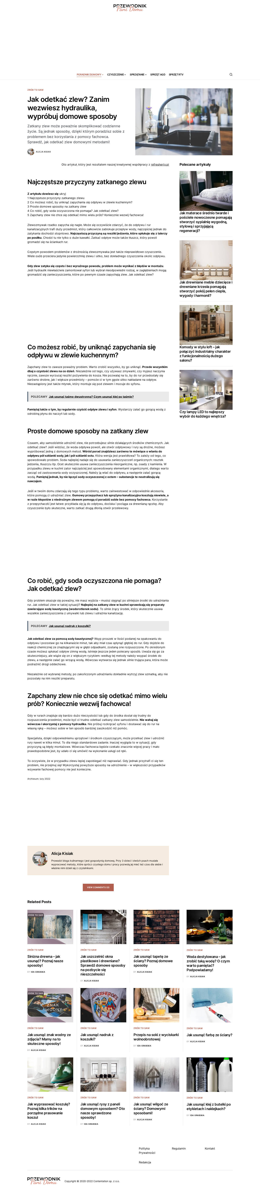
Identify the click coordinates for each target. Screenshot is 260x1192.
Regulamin (179, 1148)
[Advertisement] (130, 42)
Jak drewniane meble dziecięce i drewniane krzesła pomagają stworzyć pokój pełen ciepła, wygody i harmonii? (206, 289)
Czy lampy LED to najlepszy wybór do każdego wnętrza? (203, 414)
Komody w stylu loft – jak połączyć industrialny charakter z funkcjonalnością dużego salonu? (205, 353)
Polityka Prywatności (147, 1150)
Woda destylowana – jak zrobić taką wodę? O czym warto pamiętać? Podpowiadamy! (208, 963)
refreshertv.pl (160, 164)
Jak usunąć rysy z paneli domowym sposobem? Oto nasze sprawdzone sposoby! (102, 1111)
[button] (231, 74)
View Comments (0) (98, 887)
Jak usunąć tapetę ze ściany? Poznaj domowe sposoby (153, 960)
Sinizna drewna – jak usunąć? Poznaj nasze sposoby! (45, 960)
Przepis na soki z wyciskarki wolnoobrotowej (156, 1037)
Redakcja (145, 1162)
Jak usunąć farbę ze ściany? (209, 1035)
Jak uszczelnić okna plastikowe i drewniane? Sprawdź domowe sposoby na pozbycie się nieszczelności (102, 965)
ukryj (62, 193)
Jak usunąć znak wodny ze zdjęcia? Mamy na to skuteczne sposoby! (49, 1039)
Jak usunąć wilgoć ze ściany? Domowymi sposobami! (151, 1108)
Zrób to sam (35, 90)
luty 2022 (45, 778)
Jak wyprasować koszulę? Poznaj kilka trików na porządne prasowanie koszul (48, 1111)
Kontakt (210, 1148)
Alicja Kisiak (43, 152)
